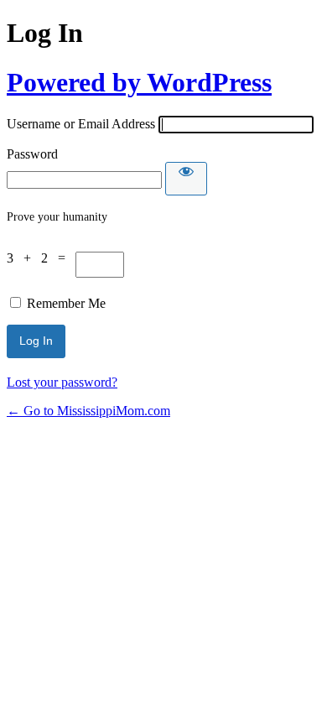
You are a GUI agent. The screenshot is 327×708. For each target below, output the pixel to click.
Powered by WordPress (139, 82)
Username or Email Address (81, 124)
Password (32, 154)
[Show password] (186, 178)
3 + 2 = (41, 258)
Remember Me (66, 303)
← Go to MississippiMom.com (88, 410)
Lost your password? (62, 382)
